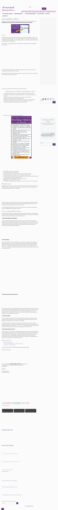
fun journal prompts (19, 325)
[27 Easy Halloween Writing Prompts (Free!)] (6, 483)
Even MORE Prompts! (18, 13)
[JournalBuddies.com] (8, 8)
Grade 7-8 (45, 11)
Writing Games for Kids (8, 342)
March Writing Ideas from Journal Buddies (9, 480)
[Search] (54, 102)
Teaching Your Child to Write (9, 344)
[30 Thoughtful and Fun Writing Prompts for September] (8, 491)
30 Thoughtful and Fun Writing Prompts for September (11, 494)
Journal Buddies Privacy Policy (29, 506)
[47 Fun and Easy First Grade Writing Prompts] (8, 452)
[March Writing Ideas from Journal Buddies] (8, 477)
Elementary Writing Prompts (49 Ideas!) (9, 501)
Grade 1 (23, 11)
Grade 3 (30, 11)
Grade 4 (33, 11)
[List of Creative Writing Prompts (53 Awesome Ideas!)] (8, 460)
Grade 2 (26, 11)
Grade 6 (41, 11)
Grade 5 (37, 11)
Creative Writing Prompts (30, 13)
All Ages (53, 11)
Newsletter (5, 15)
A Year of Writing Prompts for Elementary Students (13, 343)
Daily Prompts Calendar (7, 13)
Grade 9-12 (49, 11)
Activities (47, 13)
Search (30, 6)
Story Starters (40, 13)
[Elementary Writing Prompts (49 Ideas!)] (6, 498)
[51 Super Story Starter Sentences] (8, 468)
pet (25, 94)
